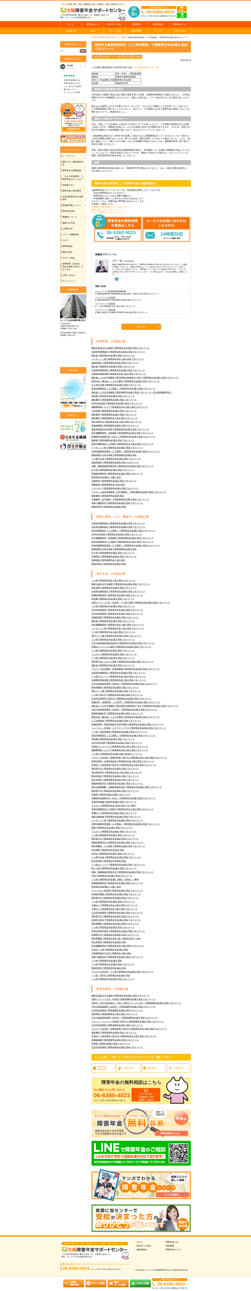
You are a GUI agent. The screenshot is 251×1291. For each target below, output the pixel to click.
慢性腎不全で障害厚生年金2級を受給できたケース (115, 769)
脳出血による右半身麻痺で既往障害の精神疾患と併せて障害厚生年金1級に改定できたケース (135, 378)
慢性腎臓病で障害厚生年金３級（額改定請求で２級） (117, 938)
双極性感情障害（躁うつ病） (116, 291)
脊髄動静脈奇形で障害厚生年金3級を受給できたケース (117, 474)
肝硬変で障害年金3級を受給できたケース (111, 794)
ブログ (65, 240)
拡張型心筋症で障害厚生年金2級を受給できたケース (116, 920)
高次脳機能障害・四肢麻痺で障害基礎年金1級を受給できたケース (122, 433)
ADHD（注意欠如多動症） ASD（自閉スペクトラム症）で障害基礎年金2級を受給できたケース (136, 1003)
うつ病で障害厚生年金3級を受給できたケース (113, 901)
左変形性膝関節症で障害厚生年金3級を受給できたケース (118, 370)
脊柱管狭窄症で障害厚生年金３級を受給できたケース (117, 422)
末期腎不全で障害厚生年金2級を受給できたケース (115, 935)
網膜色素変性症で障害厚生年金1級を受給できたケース (117, 783)
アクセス (158, 31)
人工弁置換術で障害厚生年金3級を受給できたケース (116, 721)
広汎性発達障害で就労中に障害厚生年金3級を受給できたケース (121, 698)
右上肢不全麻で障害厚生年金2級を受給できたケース (116, 385)
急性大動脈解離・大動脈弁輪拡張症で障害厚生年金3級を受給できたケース (127, 787)
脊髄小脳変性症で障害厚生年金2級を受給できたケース (117, 503)
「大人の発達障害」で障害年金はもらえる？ (72, 177)
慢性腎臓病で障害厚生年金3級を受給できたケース (115, 687)
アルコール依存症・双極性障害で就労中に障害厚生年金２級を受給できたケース (129, 758)
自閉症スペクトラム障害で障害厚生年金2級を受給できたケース (121, 647)
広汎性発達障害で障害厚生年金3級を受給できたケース (117, 614)
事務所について (69, 217)
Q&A (93, 31)
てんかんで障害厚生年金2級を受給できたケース (114, 654)
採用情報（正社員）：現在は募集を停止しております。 (72, 266)
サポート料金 (114, 31)
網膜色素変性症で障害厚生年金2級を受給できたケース (117, 842)
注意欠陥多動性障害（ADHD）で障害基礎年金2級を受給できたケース (124, 1018)
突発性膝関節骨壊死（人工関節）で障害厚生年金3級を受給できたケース (126, 451)
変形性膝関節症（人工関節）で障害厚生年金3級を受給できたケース (123, 389)
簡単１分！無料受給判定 (72, 163)
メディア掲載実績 (70, 234)
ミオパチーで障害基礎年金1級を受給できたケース (115, 488)
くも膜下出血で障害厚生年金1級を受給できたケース (116, 459)
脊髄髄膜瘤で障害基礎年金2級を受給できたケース (115, 425)
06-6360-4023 (160, 11)
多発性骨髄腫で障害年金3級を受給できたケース (114, 802)
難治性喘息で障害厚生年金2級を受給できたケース (115, 776)
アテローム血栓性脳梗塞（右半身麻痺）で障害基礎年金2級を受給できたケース (129, 492)
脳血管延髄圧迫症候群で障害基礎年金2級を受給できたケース (120, 429)
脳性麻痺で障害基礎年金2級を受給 (108, 496)
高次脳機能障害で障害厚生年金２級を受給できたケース (118, 946)
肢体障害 (101, 37)
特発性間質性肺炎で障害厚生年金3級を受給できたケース (118, 931)
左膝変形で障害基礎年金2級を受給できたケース (114, 481)
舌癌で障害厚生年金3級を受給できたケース (112, 876)
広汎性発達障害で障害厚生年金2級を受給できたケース (117, 610)
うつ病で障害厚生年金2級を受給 (107, 961)
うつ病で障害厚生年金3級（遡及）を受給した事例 (115, 879)
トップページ (68, 156)
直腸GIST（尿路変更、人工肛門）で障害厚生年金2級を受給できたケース (126, 702)
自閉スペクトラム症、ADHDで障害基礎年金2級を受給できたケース (123, 999)
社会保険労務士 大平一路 (146, 67)
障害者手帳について (71, 205)
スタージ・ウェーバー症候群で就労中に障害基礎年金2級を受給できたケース (128, 1021)
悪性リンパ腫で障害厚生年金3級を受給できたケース (116, 636)
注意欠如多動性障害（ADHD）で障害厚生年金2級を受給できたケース (124, 709)
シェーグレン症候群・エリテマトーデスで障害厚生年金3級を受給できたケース (129, 728)
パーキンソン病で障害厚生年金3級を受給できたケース (117, 448)
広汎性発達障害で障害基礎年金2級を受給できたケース (117, 1010)
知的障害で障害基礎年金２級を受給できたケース (115, 1014)
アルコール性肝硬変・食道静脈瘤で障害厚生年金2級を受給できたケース (126, 669)
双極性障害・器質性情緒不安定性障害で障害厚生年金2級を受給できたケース (128, 724)
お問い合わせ (180, 31)
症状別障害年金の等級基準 (72, 198)
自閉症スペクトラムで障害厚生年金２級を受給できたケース (120, 746)
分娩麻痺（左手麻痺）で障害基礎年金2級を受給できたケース (120, 499)
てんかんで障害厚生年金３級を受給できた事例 (113, 805)
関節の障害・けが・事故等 (116, 37)
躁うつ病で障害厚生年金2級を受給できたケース (114, 868)
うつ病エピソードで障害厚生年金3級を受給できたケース (118, 865)
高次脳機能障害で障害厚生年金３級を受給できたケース (118, 625)
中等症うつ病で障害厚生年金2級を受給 (110, 950)
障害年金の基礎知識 (71, 170)
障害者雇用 (137, 57)
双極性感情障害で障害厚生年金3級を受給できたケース (117, 595)
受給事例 (136, 24)
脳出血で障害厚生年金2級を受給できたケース (113, 355)
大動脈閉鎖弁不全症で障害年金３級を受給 (111, 953)
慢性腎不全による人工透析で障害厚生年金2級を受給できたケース (122, 662)
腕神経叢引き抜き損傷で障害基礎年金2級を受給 (114, 455)
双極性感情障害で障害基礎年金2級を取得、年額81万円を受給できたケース (128, 294)
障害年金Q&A (68, 211)
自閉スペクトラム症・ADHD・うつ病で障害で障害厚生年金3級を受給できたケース (131, 602)
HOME (94, 37)
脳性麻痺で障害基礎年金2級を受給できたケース (114, 400)
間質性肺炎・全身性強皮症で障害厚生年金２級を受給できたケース (123, 761)
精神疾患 (112, 297)
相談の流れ (67, 252)
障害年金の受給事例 (71, 191)
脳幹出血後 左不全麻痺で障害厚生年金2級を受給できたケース (122, 312)
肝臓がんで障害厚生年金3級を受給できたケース (114, 813)
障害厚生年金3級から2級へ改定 (106, 477)
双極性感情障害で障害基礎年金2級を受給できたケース (119, 300)
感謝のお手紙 (68, 223)
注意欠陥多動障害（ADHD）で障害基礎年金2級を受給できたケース (123, 1007)
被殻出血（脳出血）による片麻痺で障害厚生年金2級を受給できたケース (126, 381)
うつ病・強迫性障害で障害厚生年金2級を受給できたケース (119, 732)
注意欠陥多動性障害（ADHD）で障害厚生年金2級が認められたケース (124, 684)
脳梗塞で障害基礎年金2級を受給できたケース (113, 440)
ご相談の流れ (128, 1068)
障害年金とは (93, 24)
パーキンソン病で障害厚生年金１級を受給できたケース (118, 359)
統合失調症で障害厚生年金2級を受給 (109, 861)
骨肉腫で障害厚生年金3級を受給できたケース (113, 396)
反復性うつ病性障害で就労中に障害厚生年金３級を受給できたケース (124, 765)
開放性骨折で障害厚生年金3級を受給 (109, 507)
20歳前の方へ (68, 185)
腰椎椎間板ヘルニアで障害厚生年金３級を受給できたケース (120, 407)
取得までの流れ (114, 24)
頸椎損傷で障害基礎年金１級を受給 (108, 485)
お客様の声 (71, 31)
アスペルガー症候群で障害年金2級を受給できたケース (117, 890)
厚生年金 (127, 57)
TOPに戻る (141, 327)
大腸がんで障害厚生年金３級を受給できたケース (115, 905)
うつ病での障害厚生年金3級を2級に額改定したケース (117, 754)
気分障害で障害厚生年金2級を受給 (108, 850)
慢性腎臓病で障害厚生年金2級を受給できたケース (115, 924)
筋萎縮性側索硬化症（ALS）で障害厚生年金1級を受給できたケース (123, 437)
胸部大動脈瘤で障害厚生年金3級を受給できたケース (116, 817)
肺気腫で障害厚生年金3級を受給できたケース (113, 599)
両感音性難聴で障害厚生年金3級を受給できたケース (116, 894)
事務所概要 (136, 31)
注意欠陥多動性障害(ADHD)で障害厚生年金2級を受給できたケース (123, 643)
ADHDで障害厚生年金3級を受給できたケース (113, 854)
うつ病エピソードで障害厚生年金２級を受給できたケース (119, 676)
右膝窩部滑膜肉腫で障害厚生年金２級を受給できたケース (119, 374)
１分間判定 (178, 1068)
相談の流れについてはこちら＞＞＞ (108, 209)
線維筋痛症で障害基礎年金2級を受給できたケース (115, 363)
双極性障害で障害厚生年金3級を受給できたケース (115, 617)
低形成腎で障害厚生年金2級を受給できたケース (114, 588)
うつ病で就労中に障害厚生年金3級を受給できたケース (117, 695)
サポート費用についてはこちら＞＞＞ (109, 212)
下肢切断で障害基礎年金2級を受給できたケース (114, 411)
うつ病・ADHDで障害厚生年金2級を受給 (111, 975)
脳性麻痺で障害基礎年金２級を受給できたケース (115, 418)
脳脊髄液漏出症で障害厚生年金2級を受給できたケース (117, 713)
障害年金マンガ (180, 24)
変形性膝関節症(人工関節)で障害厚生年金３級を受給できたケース (122, 444)
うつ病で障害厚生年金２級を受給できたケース (116, 306)
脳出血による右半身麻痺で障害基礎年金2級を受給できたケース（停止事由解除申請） (132, 392)
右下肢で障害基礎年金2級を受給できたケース (113, 470)
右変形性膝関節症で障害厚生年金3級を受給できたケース (118, 352)
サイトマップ (68, 281)
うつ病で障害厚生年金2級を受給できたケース (113, 606)
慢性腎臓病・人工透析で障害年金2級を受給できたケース (118, 846)
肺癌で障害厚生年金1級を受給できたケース (112, 828)
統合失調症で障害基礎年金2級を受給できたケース (115, 780)
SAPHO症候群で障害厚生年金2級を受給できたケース (117, 403)
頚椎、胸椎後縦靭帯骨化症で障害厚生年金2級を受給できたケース (122, 466)
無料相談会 (158, 24)
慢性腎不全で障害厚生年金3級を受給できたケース (115, 791)
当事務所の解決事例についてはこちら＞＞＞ (112, 207)
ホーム (71, 24)
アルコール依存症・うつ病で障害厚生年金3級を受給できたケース (122, 972)
